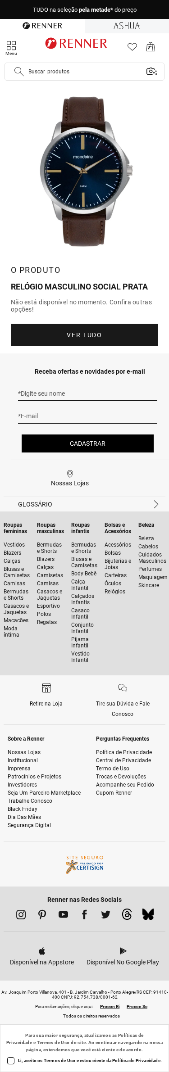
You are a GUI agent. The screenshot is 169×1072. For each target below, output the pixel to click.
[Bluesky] (148, 916)
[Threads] (126, 916)
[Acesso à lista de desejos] (132, 49)
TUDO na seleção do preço (85, 9)
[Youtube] (63, 916)
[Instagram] (21, 916)
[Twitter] (105, 916)
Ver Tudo (84, 335)
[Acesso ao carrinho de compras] (150, 49)
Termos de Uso (53, 1042)
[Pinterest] (42, 916)
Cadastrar (87, 443)
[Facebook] (84, 916)
